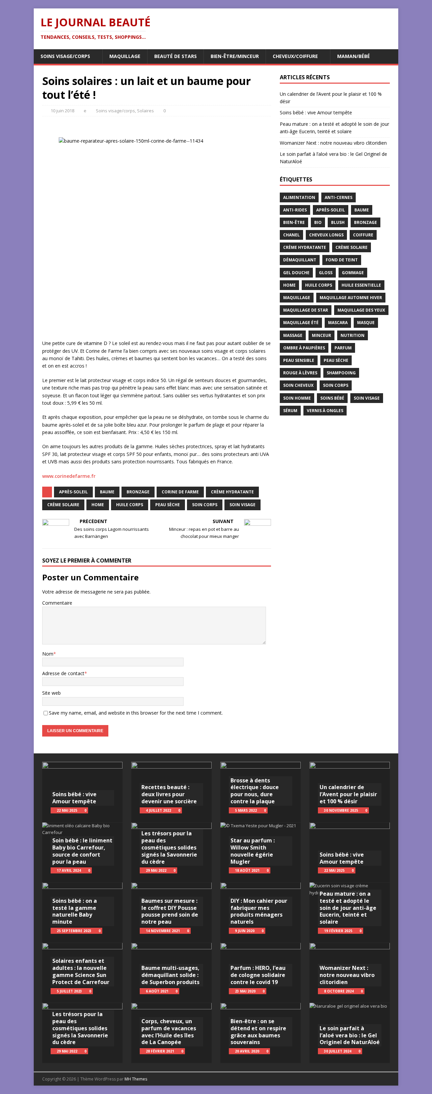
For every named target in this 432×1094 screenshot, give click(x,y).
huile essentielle (361, 285)
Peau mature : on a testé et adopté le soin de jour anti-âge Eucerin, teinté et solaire (348, 907)
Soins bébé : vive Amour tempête (316, 112)
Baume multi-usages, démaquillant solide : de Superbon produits (170, 975)
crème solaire (63, 505)
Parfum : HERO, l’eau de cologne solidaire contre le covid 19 (258, 975)
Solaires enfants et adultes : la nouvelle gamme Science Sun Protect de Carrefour (80, 971)
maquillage (296, 297)
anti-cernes (338, 197)
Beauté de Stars (175, 56)
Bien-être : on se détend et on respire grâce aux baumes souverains (258, 1031)
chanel (291, 235)
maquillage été (301, 322)
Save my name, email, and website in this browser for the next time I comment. (136, 713)
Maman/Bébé (353, 56)
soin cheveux (298, 385)
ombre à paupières (304, 348)
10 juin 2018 (62, 111)
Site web (51, 693)
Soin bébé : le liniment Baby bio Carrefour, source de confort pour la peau (82, 851)
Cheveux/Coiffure (295, 56)
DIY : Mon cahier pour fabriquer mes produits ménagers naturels (259, 911)
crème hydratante (232, 492)
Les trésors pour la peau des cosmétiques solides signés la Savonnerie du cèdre (80, 1028)
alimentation (299, 197)
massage (292, 335)
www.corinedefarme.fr (69, 476)
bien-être (294, 222)
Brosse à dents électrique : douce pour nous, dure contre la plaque (255, 791)
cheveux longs (326, 235)
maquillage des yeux (361, 310)
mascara (338, 322)
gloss (325, 273)
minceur (321, 335)
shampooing (341, 373)
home (97, 505)
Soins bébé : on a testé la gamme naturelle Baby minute (74, 911)
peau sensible (298, 360)
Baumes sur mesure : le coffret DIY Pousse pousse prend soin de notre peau (169, 911)
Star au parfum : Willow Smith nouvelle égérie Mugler (253, 851)
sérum (290, 410)
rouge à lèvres (300, 373)
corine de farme (180, 492)
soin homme (297, 398)
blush (338, 222)
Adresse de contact (63, 673)
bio (318, 222)
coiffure (363, 235)
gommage (353, 273)
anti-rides (295, 210)
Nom (47, 654)
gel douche (296, 273)
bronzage (138, 492)
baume (107, 492)
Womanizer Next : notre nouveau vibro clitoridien (333, 143)
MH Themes (136, 1079)
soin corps (204, 505)
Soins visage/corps (65, 56)
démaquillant (299, 260)
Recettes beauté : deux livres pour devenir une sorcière (169, 794)
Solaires (145, 111)
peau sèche (167, 505)
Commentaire (57, 603)
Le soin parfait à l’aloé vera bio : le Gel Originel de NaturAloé (350, 1035)
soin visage (242, 505)
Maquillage (124, 56)
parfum (343, 348)
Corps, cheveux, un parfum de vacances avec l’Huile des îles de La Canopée (168, 1031)
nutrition (352, 335)
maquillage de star (305, 310)
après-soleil (73, 492)
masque (366, 322)
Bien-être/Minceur (235, 56)
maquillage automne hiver (351, 297)
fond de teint (342, 260)
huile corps (129, 505)
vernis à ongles (325, 410)
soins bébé (332, 398)
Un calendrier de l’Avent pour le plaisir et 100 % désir (348, 794)
